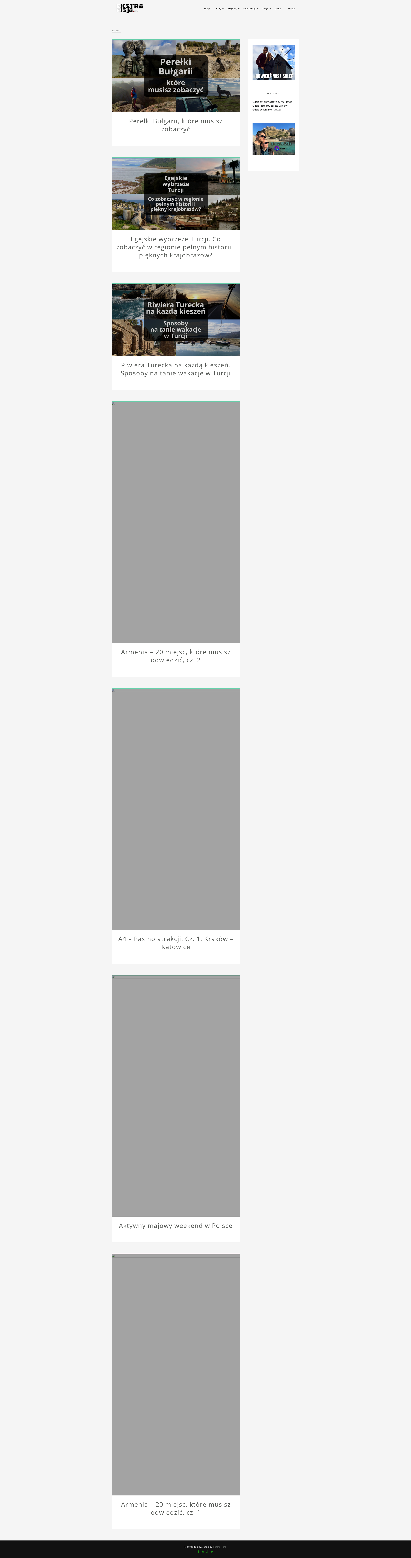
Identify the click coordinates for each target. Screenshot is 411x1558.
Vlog (218, 8)
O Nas (278, 8)
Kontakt (292, 8)
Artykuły (232, 8)
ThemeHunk (220, 1546)
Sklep (207, 8)
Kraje (265, 8)
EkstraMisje (249, 8)
